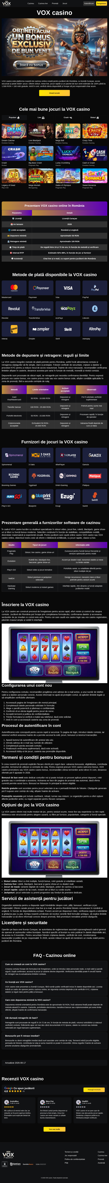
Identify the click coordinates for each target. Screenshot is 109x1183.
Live (39, 117)
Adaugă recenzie (94, 1090)
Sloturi (93, 117)
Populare (12, 117)
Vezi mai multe (54, 1129)
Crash (66, 117)
